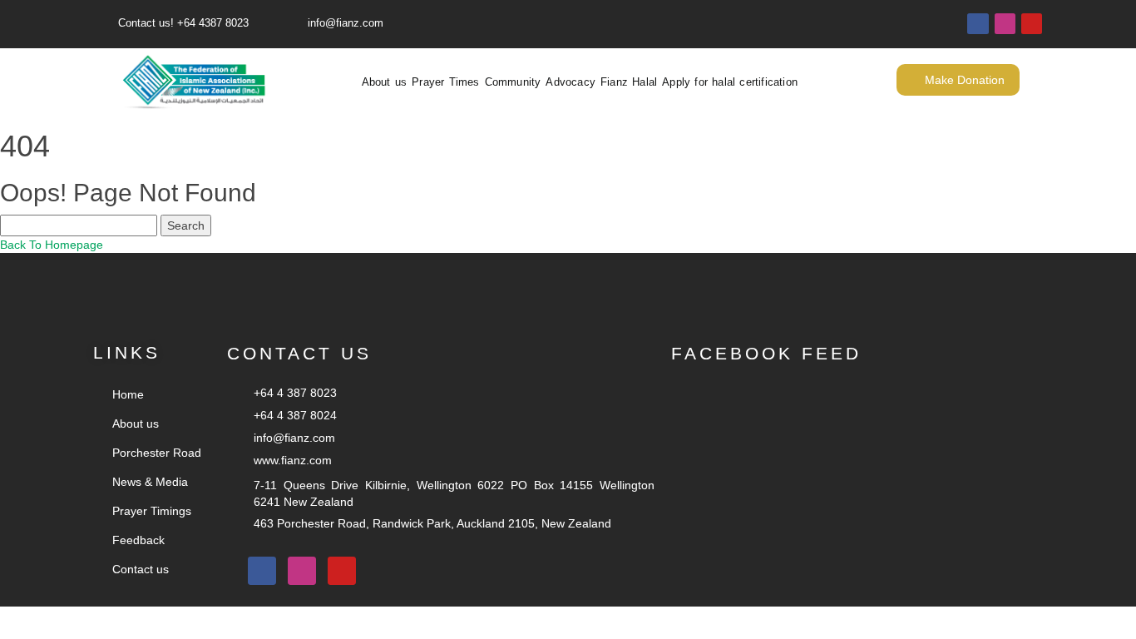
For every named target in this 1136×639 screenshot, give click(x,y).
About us (384, 82)
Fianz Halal (628, 82)
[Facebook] (977, 23)
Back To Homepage (51, 244)
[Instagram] (1005, 23)
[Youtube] (1031, 23)
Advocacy (570, 82)
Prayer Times (445, 82)
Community (513, 82)
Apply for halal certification (730, 82)
